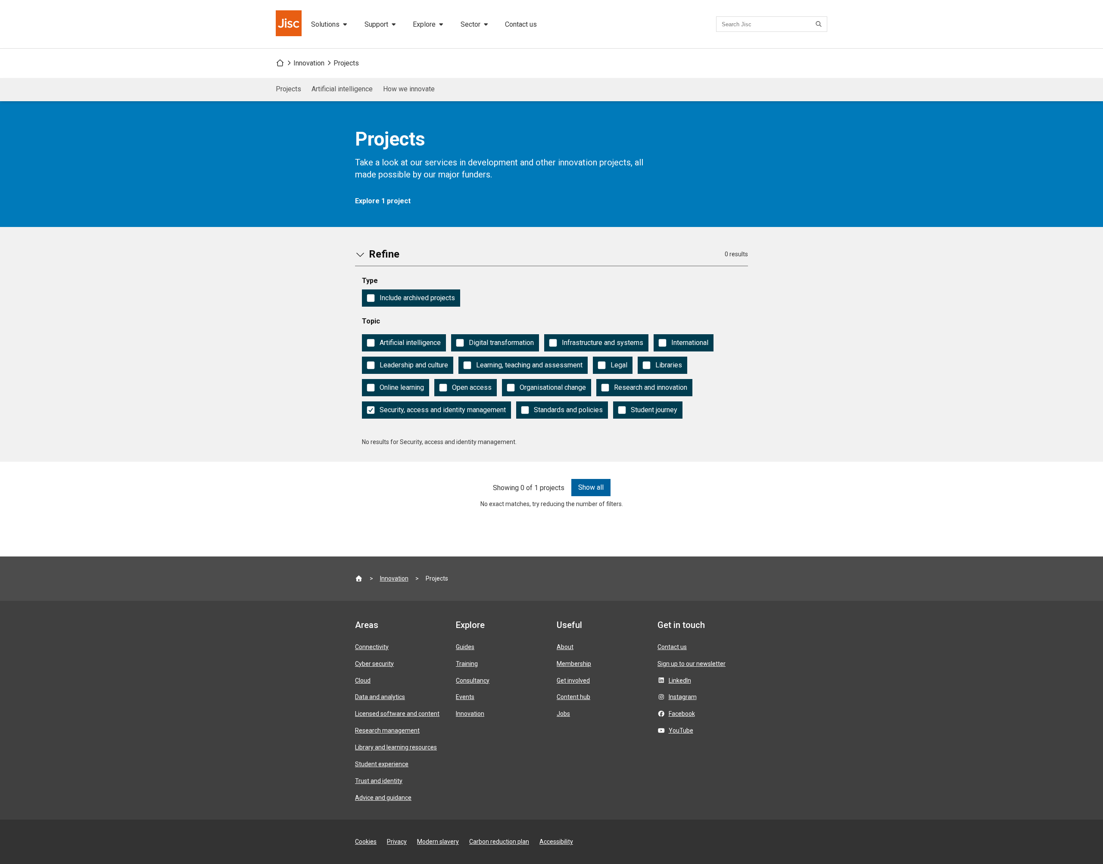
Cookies (366, 841)
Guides (465, 646)
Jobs (563, 713)
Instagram (683, 696)
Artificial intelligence (342, 89)
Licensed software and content (397, 713)
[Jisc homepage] (289, 24)
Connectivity (372, 646)
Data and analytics (380, 696)
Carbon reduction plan (499, 841)
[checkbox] (411, 298)
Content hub (573, 696)
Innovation (308, 63)
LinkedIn (680, 680)
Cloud (363, 680)
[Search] (820, 24)
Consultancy (472, 680)
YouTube (681, 730)
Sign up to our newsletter (691, 663)
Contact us (521, 24)
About (565, 646)
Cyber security (374, 663)
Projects (346, 63)
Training (467, 663)
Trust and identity (378, 780)
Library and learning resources (396, 747)
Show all (591, 487)
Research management (387, 730)
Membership (574, 663)
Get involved (573, 680)
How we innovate (409, 89)
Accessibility (556, 841)
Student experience (381, 764)
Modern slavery (438, 841)
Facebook (682, 713)
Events (465, 696)
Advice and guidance (383, 797)
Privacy (397, 841)
